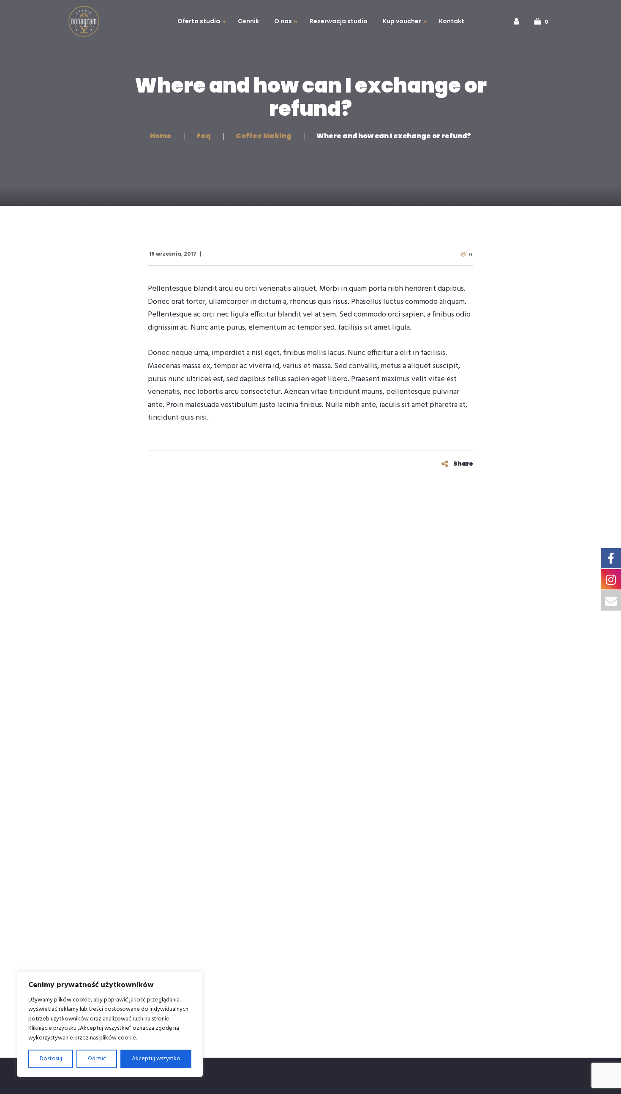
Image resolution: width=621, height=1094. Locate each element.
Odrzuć (97, 1059)
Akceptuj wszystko (156, 1059)
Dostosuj (51, 1059)
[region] (110, 1024)
